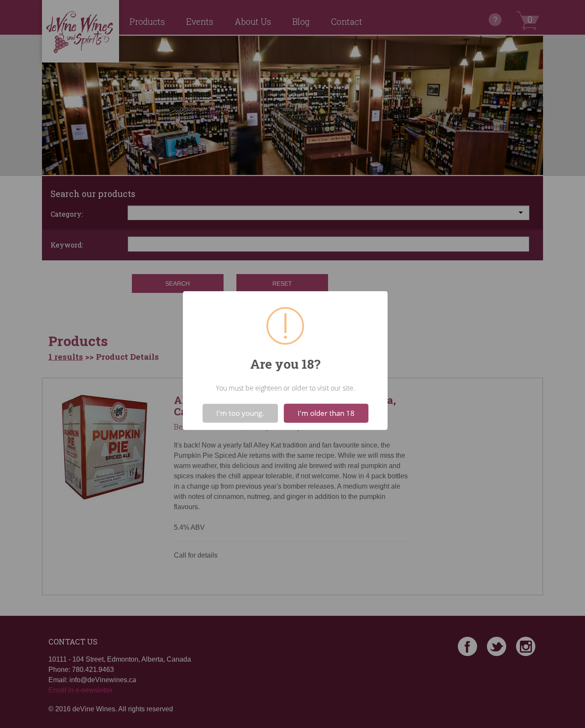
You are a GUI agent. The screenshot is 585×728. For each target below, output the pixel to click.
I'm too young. (240, 413)
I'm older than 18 (326, 413)
